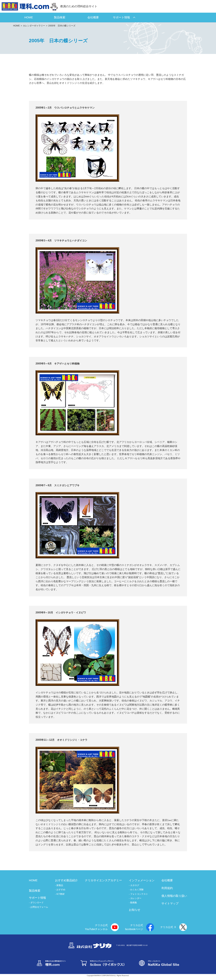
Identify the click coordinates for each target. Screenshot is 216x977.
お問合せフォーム (39, 907)
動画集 (133, 902)
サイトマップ (170, 903)
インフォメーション (141, 880)
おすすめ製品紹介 (66, 880)
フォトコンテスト (139, 894)
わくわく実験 (137, 889)
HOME (16, 25)
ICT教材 (60, 894)
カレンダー (135, 898)
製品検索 (34, 890)
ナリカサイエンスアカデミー (103, 880)
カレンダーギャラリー (34, 25)
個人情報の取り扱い (174, 895)
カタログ (134, 885)
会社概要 (167, 880)
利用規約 (167, 888)
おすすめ (60, 889)
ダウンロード (37, 902)
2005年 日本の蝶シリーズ (61, 25)
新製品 (59, 885)
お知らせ (134, 909)
